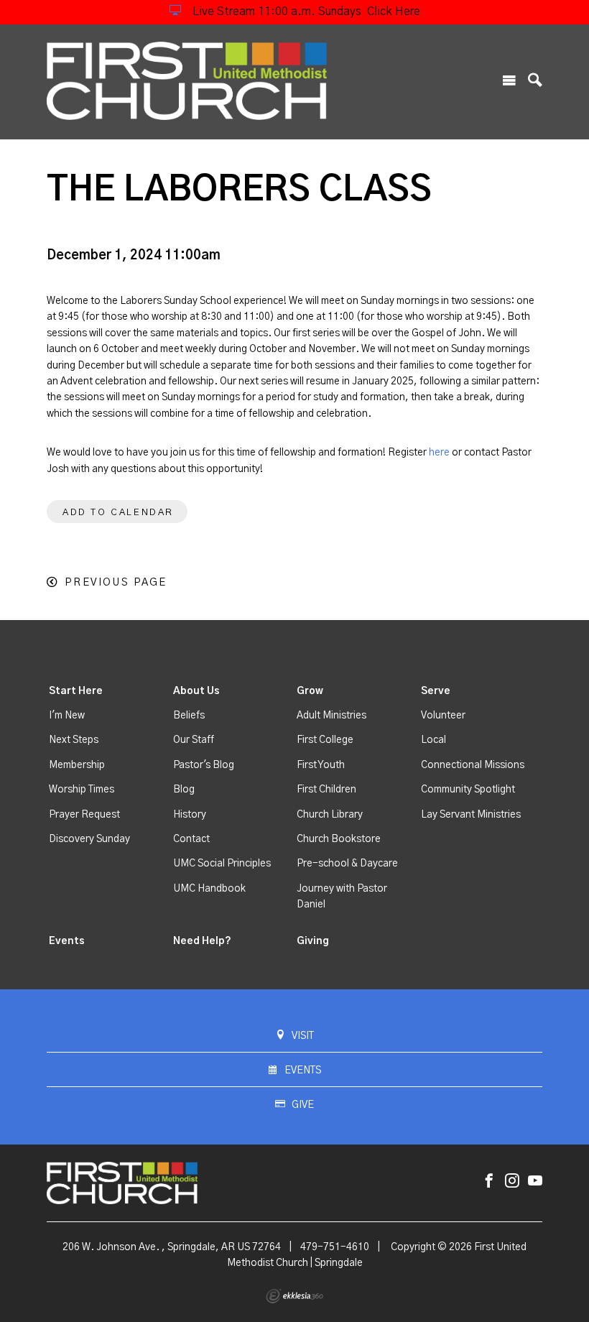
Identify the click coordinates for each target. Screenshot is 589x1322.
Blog (184, 790)
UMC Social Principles (222, 864)
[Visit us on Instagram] (512, 1181)
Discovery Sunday (89, 839)
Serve (435, 691)
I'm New (67, 716)
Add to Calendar (118, 512)
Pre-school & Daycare (347, 864)
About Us (196, 691)
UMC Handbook (209, 889)
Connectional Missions (472, 765)
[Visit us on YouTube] (535, 1181)
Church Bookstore (339, 839)
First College (325, 740)
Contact (191, 839)
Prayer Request (84, 815)
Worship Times (81, 790)
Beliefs (189, 716)
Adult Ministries (331, 716)
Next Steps (73, 740)
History (189, 815)
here (439, 453)
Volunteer (443, 716)
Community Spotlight (468, 790)
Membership (77, 765)
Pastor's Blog (203, 765)
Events (67, 941)
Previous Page (116, 582)
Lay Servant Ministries (471, 815)
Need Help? (202, 941)
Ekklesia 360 (294, 1296)
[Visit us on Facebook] (489, 1181)
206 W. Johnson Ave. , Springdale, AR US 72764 (171, 1247)
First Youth (321, 765)
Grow (310, 691)
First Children (326, 790)
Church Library (330, 815)
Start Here (76, 691)
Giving (313, 941)
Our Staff (193, 740)
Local (433, 740)
